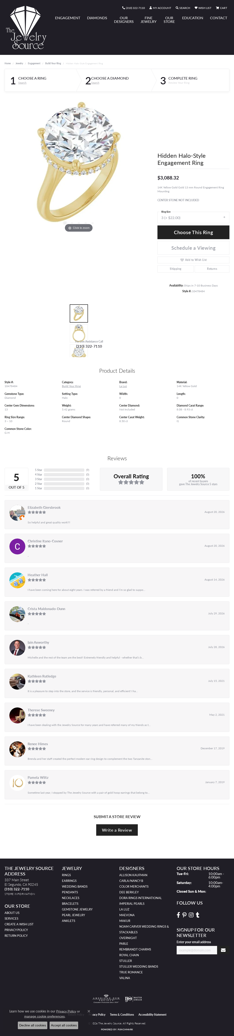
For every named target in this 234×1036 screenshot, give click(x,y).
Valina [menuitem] (124, 978)
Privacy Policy (16, 930)
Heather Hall (38, 574)
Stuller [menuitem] (125, 961)
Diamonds (97, 17)
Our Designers (124, 19)
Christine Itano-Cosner (45, 540)
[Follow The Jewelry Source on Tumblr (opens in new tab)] (197, 915)
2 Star (38, 484)
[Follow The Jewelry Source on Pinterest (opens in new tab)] (184, 915)
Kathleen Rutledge (42, 676)
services (11, 918)
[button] (160, 8)
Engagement (67, 17)
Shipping (175, 269)
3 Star (38, 479)
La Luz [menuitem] (124, 909)
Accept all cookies (64, 1025)
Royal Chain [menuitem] (129, 955)
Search (22, 82)
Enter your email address (194, 942)
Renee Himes (38, 743)
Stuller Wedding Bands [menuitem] (138, 966)
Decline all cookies (32, 1025)
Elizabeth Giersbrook (44, 507)
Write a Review (117, 830)
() (87, 470)
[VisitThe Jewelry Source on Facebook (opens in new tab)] (178, 915)
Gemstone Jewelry (77, 909)
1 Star (38, 488)
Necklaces (70, 898)
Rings (66, 875)
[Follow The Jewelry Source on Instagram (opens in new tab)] (191, 915)
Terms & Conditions (122, 1015)
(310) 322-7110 (89, 346)
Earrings (69, 881)
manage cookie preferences (44, 1016)
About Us (12, 913)
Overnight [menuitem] (128, 938)
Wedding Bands (75, 886)
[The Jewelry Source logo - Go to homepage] (28, 27)
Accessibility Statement (152, 1015)
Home (8, 63)
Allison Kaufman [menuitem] (133, 875)
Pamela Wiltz (38, 777)
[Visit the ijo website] (133, 999)
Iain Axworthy (38, 642)
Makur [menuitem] (124, 921)
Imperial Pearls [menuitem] (131, 904)
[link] (133, 8)
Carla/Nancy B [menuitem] (131, 881)
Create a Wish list (19, 924)
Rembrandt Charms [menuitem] (135, 949)
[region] (78, 164)
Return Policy (16, 936)
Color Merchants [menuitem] (134, 886)
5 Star (38, 470)
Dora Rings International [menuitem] (140, 898)
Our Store (169, 19)
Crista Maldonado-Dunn (46, 608)
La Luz (123, 386)
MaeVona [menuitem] (127, 915)
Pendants (70, 892)
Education (192, 17)
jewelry (19, 63)
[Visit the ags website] (106, 999)
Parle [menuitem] (123, 944)
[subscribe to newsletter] (223, 950)
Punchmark (125, 1029)
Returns (212, 269)
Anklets (68, 921)
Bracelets (70, 904)
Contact (218, 17)
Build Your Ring (53, 63)
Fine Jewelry (149, 19)
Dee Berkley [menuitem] (129, 892)
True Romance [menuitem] (131, 972)
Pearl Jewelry (73, 915)
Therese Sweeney (41, 709)
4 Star (38, 475)
